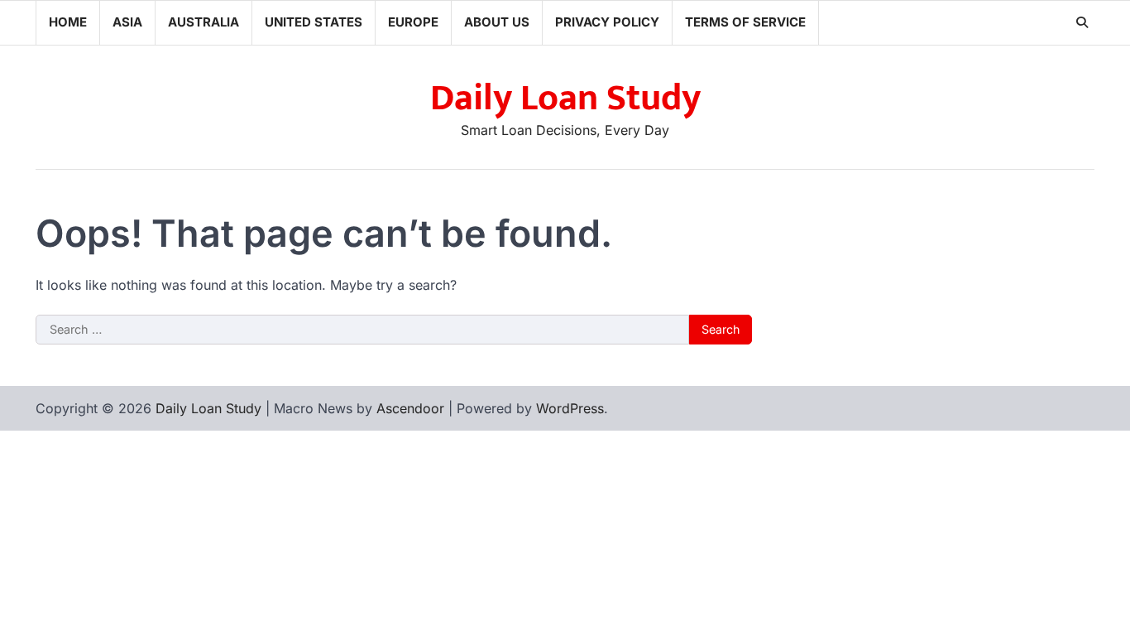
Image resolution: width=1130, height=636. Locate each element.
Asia (127, 22)
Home (68, 22)
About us (496, 22)
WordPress (570, 408)
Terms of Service (745, 22)
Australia (203, 22)
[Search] (1082, 22)
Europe (413, 22)
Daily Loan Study (565, 98)
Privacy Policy (607, 22)
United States (313, 22)
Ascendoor (410, 408)
